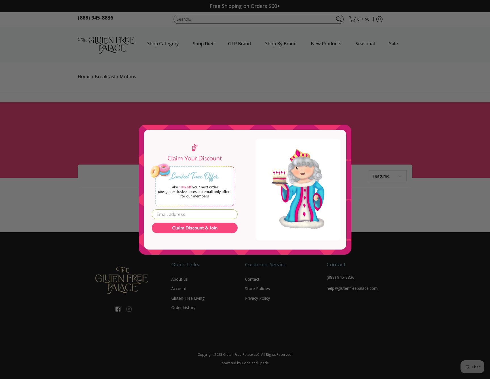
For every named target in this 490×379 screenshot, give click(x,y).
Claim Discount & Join (194, 228)
